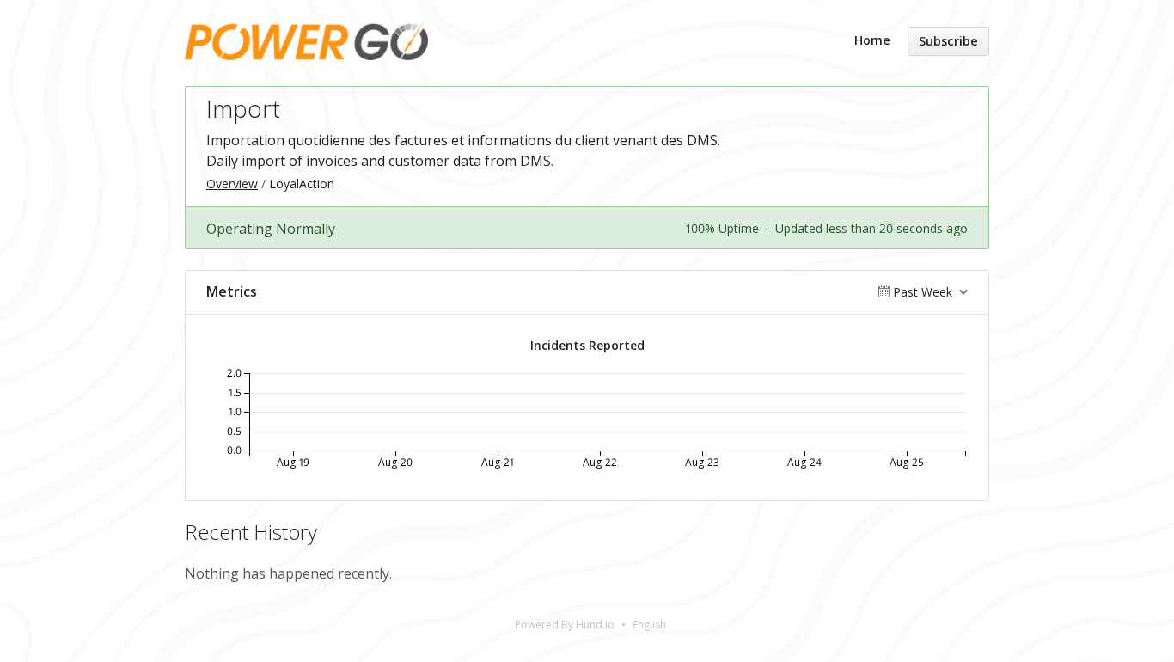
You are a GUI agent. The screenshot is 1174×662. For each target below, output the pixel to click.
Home (872, 40)
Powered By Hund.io (565, 624)
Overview (232, 183)
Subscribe (948, 41)
